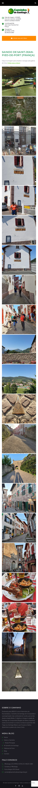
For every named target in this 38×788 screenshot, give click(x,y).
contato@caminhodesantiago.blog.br (15, 772)
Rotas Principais (10, 743)
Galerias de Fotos (9, 748)
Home (6, 737)
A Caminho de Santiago (11, 745)
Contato (6, 754)
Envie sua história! (20, 38)
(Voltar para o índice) (13, 63)
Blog (5, 751)
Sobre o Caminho (9, 740)
